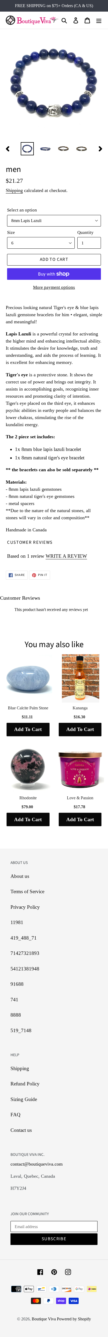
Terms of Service (27, 891)
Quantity (85, 232)
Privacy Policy (25, 907)
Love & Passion (80, 798)
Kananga (80, 708)
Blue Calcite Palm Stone (28, 708)
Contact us (21, 1130)
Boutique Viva (44, 1319)
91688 (17, 984)
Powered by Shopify (74, 1319)
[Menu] (99, 20)
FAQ (15, 1114)
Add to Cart (28, 729)
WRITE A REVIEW (66, 556)
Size (11, 232)
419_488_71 (23, 938)
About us (19, 876)
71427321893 (24, 953)
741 (14, 999)
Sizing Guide (23, 1099)
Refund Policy (25, 1083)
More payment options (54, 287)
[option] (27, 149)
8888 (15, 1015)
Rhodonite (28, 798)
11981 (16, 922)
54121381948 (24, 969)
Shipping (14, 190)
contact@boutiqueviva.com (36, 1164)
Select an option (22, 210)
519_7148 (20, 1030)
